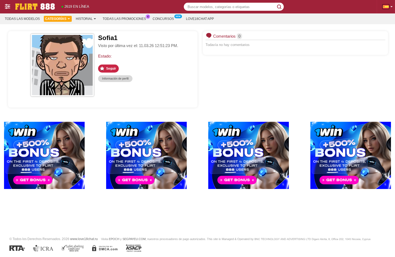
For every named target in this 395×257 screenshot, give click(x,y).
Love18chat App (200, 19)
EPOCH (114, 239)
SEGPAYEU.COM (134, 239)
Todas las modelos (22, 19)
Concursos (163, 19)
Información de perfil (115, 78)
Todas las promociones (124, 19)
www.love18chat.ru (84, 239)
